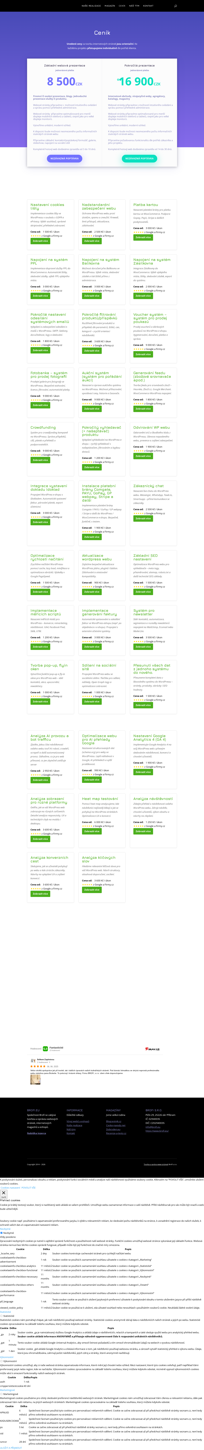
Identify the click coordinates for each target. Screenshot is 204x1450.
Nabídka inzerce (36, 1133)
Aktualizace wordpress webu (97, 557)
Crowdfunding (43, 427)
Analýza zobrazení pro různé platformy (49, 800)
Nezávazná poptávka (65, 158)
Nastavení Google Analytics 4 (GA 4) (149, 738)
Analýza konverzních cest (49, 859)
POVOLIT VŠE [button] (29, 1187)
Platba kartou (145, 204)
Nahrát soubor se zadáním (102, 985)
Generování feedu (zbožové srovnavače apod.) (152, 376)
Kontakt (148, 6)
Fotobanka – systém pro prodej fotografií (49, 375)
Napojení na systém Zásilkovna (152, 261)
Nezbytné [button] (5, 1228)
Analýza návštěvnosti (153, 798)
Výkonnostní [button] (6, 1357)
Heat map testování (100, 798)
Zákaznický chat (148, 486)
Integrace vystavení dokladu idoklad (49, 488)
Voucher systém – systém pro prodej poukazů (150, 318)
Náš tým (134, 6)
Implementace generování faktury (99, 612)
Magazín (110, 6)
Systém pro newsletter (143, 612)
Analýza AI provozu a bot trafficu (50, 738)
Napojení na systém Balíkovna (100, 261)
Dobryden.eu (113, 1129)
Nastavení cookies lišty (47, 206)
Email (102, 919)
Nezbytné (8, 1232)
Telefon (102, 949)
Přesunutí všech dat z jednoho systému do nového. (151, 669)
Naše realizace (91, 6)
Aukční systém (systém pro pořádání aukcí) (102, 376)
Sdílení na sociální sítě (99, 667)
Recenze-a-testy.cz (116, 1133)
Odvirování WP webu (151, 427)
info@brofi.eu (153, 1127)
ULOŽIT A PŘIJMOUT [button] (11, 1447)
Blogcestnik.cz (113, 1121)
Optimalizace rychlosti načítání (47, 557)
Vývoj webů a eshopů (78, 1121)
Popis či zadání (102, 957)
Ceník (122, 6)
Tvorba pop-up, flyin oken (49, 667)
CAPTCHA (102, 1004)
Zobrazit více (40, 240)
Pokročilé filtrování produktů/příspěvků (99, 316)
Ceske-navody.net (115, 1125)
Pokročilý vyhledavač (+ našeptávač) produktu (101, 431)
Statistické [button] (5, 1311)
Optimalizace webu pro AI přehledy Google (99, 739)
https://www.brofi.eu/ (157, 1130)
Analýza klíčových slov (98, 859)
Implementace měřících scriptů (46, 612)
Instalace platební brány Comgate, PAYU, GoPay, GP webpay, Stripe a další (99, 493)
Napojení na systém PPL (49, 261)
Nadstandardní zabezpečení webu (99, 206)
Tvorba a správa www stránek (156, 1164)
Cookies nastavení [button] (10, 1187)
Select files (111, 989)
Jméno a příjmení (102, 932)
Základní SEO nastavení (145, 557)
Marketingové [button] (7, 1390)
